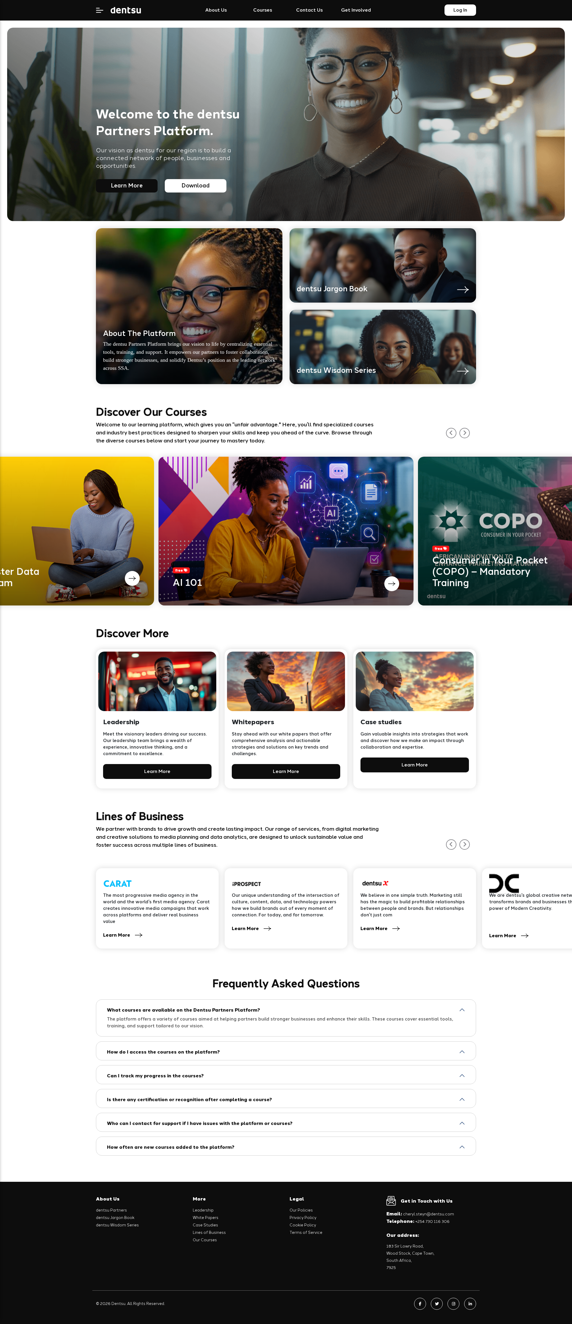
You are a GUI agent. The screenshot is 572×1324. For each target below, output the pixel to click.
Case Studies (205, 1225)
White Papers (205, 1217)
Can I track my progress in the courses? (155, 1076)
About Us (216, 10)
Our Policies (301, 1210)
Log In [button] (460, 10)
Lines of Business (209, 1232)
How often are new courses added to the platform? (170, 1147)
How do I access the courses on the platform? (163, 1052)
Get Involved (356, 10)
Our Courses (205, 1240)
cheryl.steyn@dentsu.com (420, 1214)
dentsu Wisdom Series (117, 1225)
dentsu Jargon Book (115, 1217)
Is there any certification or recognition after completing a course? (189, 1099)
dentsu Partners (111, 1210)
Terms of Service (306, 1232)
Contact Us (309, 10)
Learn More (127, 185)
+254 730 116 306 (418, 1221)
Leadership (203, 1210)
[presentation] (451, 433)
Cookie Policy (303, 1225)
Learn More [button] (157, 771)
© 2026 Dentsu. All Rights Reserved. (130, 1303)
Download (195, 185)
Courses (262, 10)
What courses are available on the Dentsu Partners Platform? (183, 1010)
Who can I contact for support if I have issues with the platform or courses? (200, 1123)
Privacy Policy (303, 1217)
